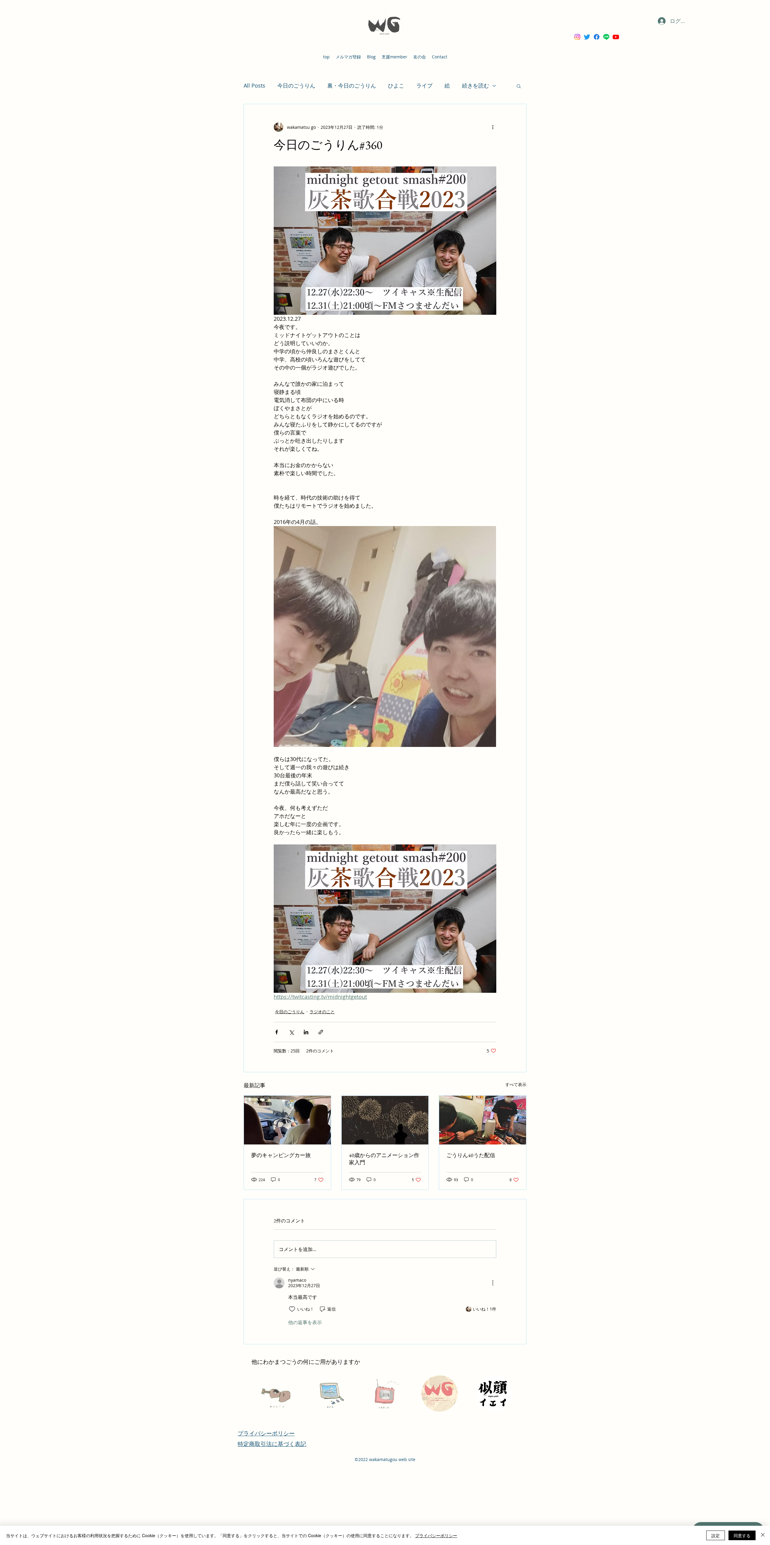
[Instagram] (577, 37)
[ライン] (606, 37)
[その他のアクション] (492, 127)
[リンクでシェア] (321, 1032)
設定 (715, 1535)
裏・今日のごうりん (351, 85)
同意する (742, 1535)
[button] (519, 85)
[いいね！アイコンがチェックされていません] (292, 1309)
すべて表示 (515, 1084)
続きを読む (475, 85)
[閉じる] (762, 1535)
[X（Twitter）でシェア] (291, 1032)
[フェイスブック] (596, 37)
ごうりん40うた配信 (470, 1155)
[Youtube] (616, 37)
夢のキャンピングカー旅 (281, 1155)
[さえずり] (587, 37)
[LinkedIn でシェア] (306, 1032)
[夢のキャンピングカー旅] (287, 1120)
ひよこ (396, 85)
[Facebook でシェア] (276, 1032)
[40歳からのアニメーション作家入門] (385, 1120)
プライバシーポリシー (436, 1535)
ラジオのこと (322, 1011)
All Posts (254, 85)
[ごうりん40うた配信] (482, 1120)
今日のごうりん (296, 85)
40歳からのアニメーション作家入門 (384, 1159)
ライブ (424, 85)
